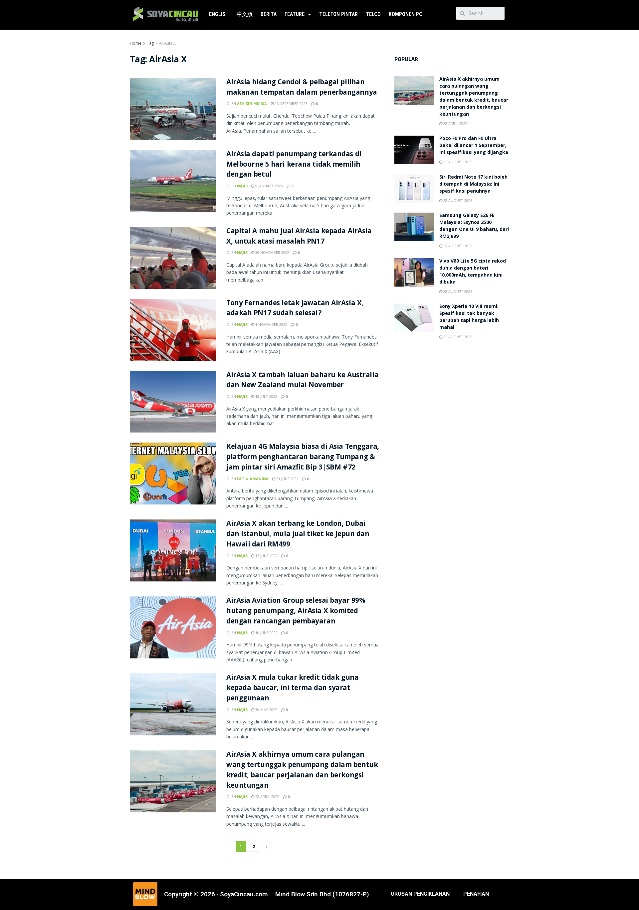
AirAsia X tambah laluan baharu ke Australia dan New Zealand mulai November (302, 381)
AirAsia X (167, 43)
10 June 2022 (266, 632)
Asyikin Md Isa (252, 103)
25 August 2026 (457, 161)
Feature (295, 14)
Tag (150, 43)
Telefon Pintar (338, 14)
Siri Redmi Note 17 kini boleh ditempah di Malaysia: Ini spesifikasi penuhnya (473, 185)
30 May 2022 (265, 709)
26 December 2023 (291, 103)
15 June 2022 (266, 555)
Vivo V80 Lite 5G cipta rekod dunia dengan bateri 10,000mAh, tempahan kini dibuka (472, 272)
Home (135, 43)
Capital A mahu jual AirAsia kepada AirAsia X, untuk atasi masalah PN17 (299, 237)
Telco (373, 14)
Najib (242, 185)
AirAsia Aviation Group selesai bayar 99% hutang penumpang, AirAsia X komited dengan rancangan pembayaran (295, 611)
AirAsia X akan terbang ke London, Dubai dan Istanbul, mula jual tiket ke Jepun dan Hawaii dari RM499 (297, 534)
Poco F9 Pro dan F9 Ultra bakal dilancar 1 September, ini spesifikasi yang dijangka (473, 146)
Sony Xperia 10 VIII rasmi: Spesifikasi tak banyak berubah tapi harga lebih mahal (469, 317)
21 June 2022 (287, 478)
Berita (269, 14)
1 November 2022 (270, 324)
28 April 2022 (266, 796)
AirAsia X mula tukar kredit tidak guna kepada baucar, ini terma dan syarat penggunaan (292, 688)
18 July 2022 (265, 396)
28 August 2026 (457, 200)
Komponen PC (405, 14)
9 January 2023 (268, 185)
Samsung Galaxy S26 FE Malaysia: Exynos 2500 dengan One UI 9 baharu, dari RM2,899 (474, 226)
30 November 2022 (271, 252)
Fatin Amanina (253, 478)
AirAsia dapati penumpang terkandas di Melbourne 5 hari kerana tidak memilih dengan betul (293, 165)
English (219, 14)
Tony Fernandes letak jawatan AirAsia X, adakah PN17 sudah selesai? (294, 309)
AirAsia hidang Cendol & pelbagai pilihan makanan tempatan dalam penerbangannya (301, 88)
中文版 (245, 14)
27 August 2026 (457, 245)
